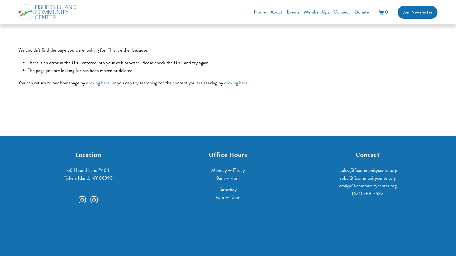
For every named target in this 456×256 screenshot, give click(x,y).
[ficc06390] (94, 200)
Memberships (316, 12)
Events (293, 12)
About (276, 12)
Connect (342, 12)
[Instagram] (82, 200)
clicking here (97, 82)
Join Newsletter (418, 12)
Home (260, 12)
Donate (362, 12)
